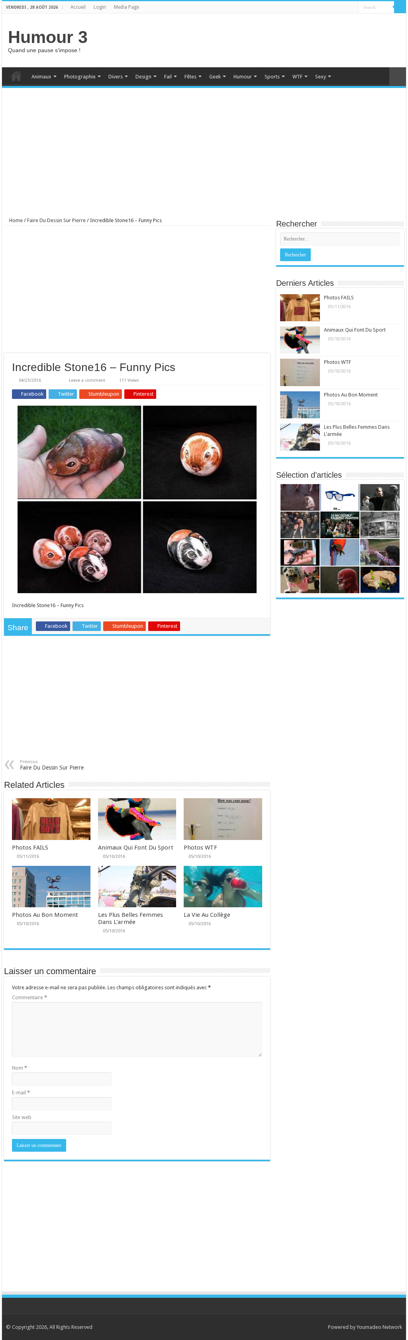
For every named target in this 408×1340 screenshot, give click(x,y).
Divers (115, 77)
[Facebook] (352, 7)
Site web (21, 1117)
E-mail (21, 1093)
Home (16, 75)
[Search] (400, 7)
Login (100, 7)
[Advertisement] (255, 39)
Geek (215, 77)
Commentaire (29, 997)
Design (143, 77)
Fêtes (190, 77)
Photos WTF (200, 847)
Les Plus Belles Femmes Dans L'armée (130, 918)
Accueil (78, 7)
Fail (168, 77)
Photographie (80, 77)
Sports (272, 77)
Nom (19, 1068)
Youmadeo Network (379, 1327)
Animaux (41, 77)
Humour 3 (48, 37)
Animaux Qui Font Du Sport (135, 847)
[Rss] (345, 7)
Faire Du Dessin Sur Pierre (56, 220)
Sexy (320, 77)
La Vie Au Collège (207, 914)
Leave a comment (87, 380)
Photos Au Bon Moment (45, 914)
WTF (297, 77)
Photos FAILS (30, 847)
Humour (242, 77)
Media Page (126, 7)
